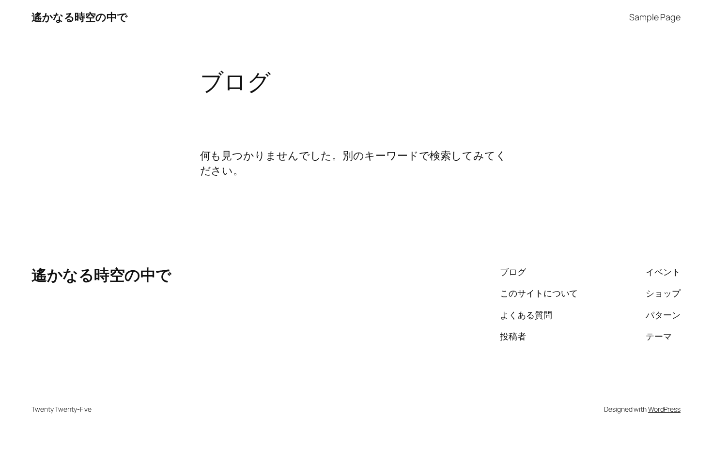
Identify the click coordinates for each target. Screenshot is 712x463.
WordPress (664, 409)
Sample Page (655, 17)
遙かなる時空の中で (79, 17)
